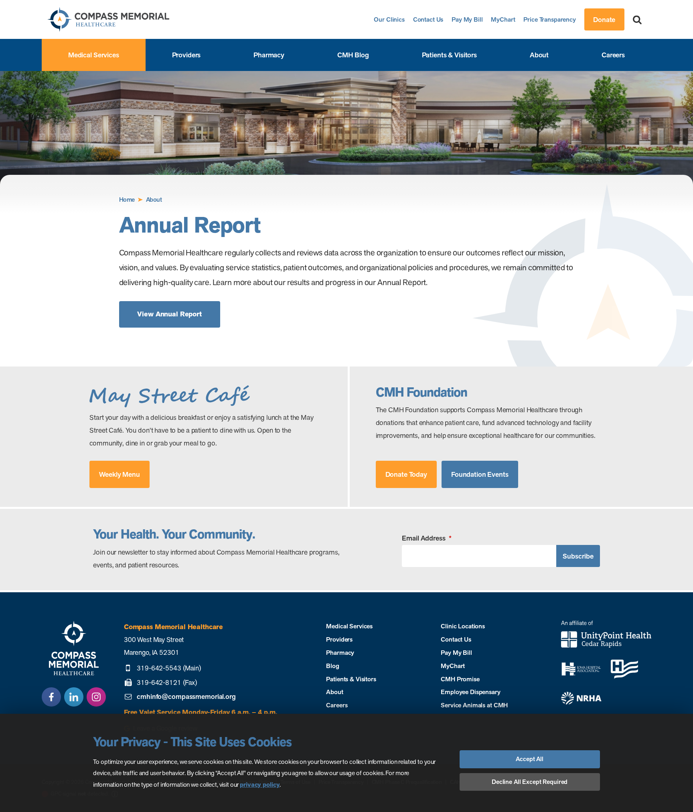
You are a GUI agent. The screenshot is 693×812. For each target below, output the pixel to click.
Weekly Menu (119, 474)
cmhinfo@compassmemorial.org (186, 696)
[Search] (637, 19)
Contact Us (428, 19)
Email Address (426, 538)
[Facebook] (51, 697)
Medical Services (93, 54)
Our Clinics (389, 19)
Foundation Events (480, 474)
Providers (186, 54)
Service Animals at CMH (474, 705)
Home (127, 199)
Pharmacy (268, 54)
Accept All (529, 759)
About (539, 54)
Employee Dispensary (470, 692)
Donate (604, 19)
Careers (613, 54)
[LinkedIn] (73, 697)
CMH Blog (353, 54)
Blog (332, 666)
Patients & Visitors (449, 54)
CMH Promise (460, 679)
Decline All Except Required (529, 782)
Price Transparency (549, 19)
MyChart (503, 19)
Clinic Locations (463, 626)
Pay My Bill (467, 19)
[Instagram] (96, 697)
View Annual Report (169, 314)
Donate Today (406, 474)
